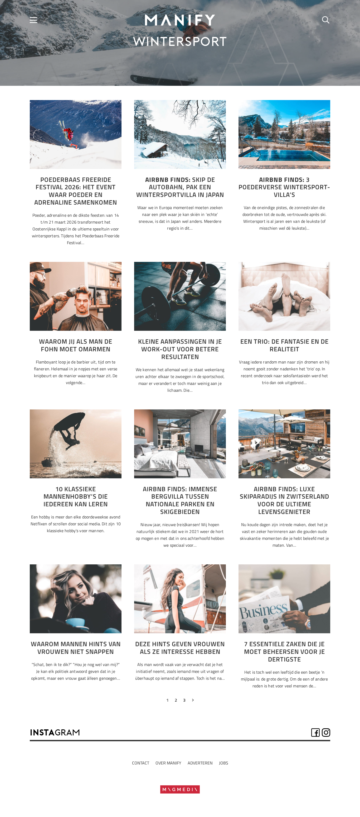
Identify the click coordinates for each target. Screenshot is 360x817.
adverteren (200, 763)
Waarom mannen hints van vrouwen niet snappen (76, 647)
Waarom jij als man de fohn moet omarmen (75, 345)
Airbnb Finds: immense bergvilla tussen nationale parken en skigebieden (180, 500)
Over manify (168, 763)
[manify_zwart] (180, 20)
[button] (33, 20)
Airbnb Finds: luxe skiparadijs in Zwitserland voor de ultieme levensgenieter (284, 500)
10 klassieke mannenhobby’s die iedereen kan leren (75, 496)
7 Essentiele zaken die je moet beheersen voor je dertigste (284, 651)
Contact (140, 763)
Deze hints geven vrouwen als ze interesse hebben (180, 647)
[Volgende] (192, 701)
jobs (223, 763)
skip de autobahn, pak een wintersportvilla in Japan (180, 187)
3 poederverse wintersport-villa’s (284, 187)
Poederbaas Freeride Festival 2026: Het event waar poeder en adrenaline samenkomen (75, 191)
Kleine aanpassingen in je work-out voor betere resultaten (180, 349)
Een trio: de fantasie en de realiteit (284, 345)
